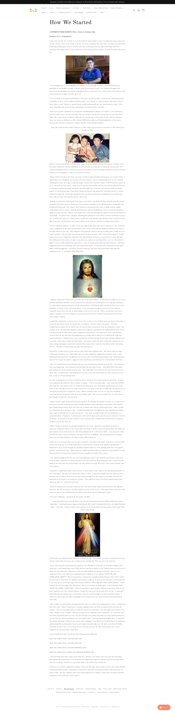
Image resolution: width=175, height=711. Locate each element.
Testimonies (79, 689)
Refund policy (114, 692)
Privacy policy (95, 706)
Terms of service (105, 706)
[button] (63, 8)
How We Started (69, 689)
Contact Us (91, 692)
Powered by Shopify (74, 706)
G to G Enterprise (64, 706)
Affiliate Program (90, 689)
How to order (107, 689)
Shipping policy (115, 706)
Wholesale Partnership (63, 692)
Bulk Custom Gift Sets (120, 689)
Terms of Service (102, 692)
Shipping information (79, 692)
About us (59, 689)
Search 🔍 (51, 689)
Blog (100, 689)
